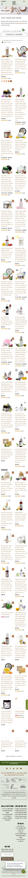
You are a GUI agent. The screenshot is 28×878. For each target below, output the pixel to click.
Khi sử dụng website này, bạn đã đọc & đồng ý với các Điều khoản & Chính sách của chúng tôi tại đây (14, 869)
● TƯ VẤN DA (7, 816)
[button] (18, 4)
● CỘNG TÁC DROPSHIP (21, 809)
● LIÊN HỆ (20, 841)
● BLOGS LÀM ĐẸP (7, 818)
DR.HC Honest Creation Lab (17, 875)
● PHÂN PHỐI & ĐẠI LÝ (21, 810)
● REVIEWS (7, 820)
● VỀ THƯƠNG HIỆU (21, 828)
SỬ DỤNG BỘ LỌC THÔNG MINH (14, 34)
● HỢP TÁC (21, 830)
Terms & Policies (20, 839)
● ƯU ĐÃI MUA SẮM (7, 814)
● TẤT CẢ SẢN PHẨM (7, 809)
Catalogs (20, 832)
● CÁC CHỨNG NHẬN (20, 833)
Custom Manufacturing (21, 816)
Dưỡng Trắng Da (7, 42)
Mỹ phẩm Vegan (21, 23)
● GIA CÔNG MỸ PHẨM (21, 812)
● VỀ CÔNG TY (20, 826)
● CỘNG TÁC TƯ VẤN (20, 818)
